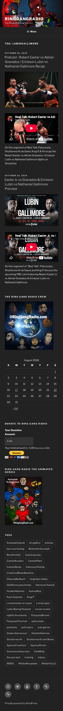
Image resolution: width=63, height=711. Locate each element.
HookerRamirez (15, 591)
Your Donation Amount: (13, 432)
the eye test (13, 657)
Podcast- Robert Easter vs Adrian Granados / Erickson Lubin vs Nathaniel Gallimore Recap (29, 61)
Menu (33, 31)
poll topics (27, 627)
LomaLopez (43, 603)
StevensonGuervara (18, 651)
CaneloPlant (35, 560)
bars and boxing (15, 548)
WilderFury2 (49, 663)
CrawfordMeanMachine (20, 573)
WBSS (10, 663)
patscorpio (38, 621)
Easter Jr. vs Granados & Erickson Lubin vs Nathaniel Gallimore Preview (29, 184)
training (29, 657)
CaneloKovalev (15, 560)
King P (30, 597)
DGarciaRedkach (16, 579)
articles (49, 542)
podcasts (12, 627)
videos (41, 657)
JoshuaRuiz (35, 591)
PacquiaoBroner (40, 615)
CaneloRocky (14, 567)
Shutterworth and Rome (40, 639)
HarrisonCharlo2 (45, 585)
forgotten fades (39, 579)
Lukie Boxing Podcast (19, 609)
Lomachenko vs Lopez (19, 603)
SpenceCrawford (16, 645)
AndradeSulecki (16, 542)
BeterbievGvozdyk (39, 548)
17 (16, 390)
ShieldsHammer (40, 633)
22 (55, 390)
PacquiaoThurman (17, 621)
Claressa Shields (35, 567)
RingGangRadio (24, 19)
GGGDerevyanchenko (19, 585)
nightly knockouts (17, 615)
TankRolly (39, 651)
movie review (42, 609)
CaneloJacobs (33, 554)
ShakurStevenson (17, 633)
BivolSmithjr (14, 554)
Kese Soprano (15, 597)
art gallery (35, 542)
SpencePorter (38, 645)
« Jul (15, 408)
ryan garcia (43, 627)
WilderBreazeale (27, 663)
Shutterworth (14, 639)
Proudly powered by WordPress (21, 703)
